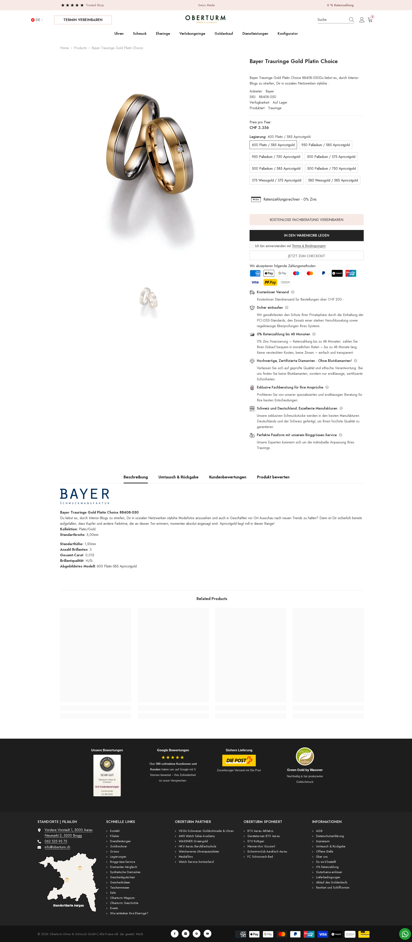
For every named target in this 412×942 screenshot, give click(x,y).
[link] (95, 708)
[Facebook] (175, 933)
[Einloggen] (362, 20)
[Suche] (336, 19)
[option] (148, 164)
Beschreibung (136, 477)
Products (80, 47)
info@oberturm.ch (57, 847)
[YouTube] (207, 933)
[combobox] (331, 19)
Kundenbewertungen (227, 477)
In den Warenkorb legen (306, 235)
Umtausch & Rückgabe (178, 477)
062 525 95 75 (56, 841)
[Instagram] (185, 933)
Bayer (270, 91)
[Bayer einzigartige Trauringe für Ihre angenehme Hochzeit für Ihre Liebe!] (212, 496)
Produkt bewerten (273, 477)
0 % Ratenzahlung (340, 5)
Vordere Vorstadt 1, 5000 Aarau (68, 829)
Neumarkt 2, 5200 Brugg (63, 835)
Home (64, 47)
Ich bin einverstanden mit (273, 246)
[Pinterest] (196, 933)
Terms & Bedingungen (309, 246)
